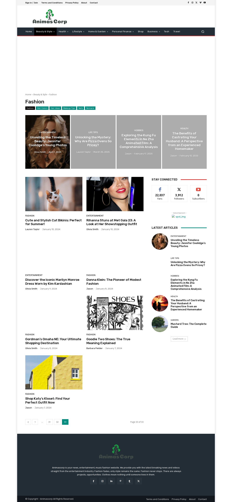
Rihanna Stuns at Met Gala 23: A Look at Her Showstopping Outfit (111, 222)
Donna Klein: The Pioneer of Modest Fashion (113, 282)
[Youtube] (205, 3)
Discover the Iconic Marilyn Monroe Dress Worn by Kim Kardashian (52, 282)
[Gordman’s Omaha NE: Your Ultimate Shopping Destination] (53, 313)
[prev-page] (28, 422)
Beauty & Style (40, 94)
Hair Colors (42, 108)
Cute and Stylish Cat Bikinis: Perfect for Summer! (53, 222)
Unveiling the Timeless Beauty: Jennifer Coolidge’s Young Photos (188, 243)
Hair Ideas (55, 108)
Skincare (90, 108)
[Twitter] (196, 3)
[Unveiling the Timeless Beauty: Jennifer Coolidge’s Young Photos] (47, 142)
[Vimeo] (201, 3)
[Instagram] (192, 3)
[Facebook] (188, 3)
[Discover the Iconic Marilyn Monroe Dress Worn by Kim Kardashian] (53, 253)
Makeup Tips (69, 108)
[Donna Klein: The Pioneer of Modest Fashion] (115, 253)
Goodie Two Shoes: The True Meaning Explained (108, 341)
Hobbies (138, 130)
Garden (175, 320)
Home (28, 94)
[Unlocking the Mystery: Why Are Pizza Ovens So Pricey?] (93, 142)
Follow (179, 187)
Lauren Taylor (32, 229)
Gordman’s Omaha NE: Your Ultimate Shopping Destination (53, 341)
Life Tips (93, 132)
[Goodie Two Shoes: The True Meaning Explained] (115, 313)
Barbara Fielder (94, 348)
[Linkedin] (111, 481)
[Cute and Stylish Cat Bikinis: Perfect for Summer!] (53, 194)
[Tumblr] (129, 481)
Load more (178, 338)
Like (160, 187)
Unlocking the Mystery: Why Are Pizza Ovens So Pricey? (188, 264)
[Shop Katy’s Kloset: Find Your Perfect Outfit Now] (53, 372)
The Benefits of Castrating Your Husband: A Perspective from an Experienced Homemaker (188, 305)
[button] (203, 32)
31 (49, 422)
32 (57, 422)
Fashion (30, 108)
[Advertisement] (116, 63)
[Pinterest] (120, 481)
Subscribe (198, 187)
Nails (80, 108)
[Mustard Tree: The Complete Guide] (160, 324)
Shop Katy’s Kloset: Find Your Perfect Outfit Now (47, 400)
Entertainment (47, 132)
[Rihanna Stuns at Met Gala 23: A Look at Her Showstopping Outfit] (115, 194)
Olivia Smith (92, 229)
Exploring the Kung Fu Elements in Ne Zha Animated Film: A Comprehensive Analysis (186, 284)
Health (184, 128)
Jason (89, 288)
